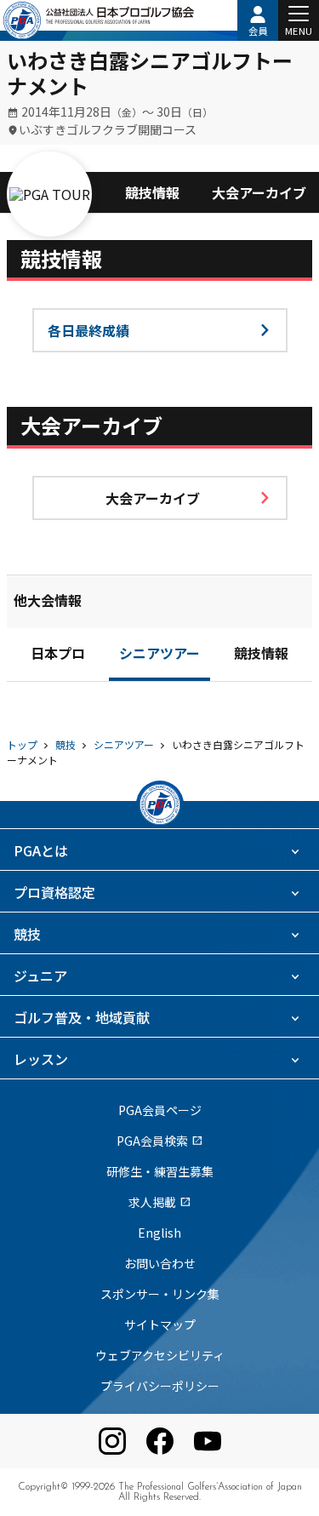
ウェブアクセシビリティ (160, 1355)
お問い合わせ (160, 1263)
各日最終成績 (88, 330)
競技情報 (152, 192)
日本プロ (58, 655)
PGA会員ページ (160, 1109)
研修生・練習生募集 (160, 1171)
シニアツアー (159, 655)
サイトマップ (160, 1324)
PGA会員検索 (160, 1140)
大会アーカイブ (259, 192)
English (159, 1232)
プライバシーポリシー (159, 1385)
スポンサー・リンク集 (159, 1293)
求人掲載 (159, 1201)
